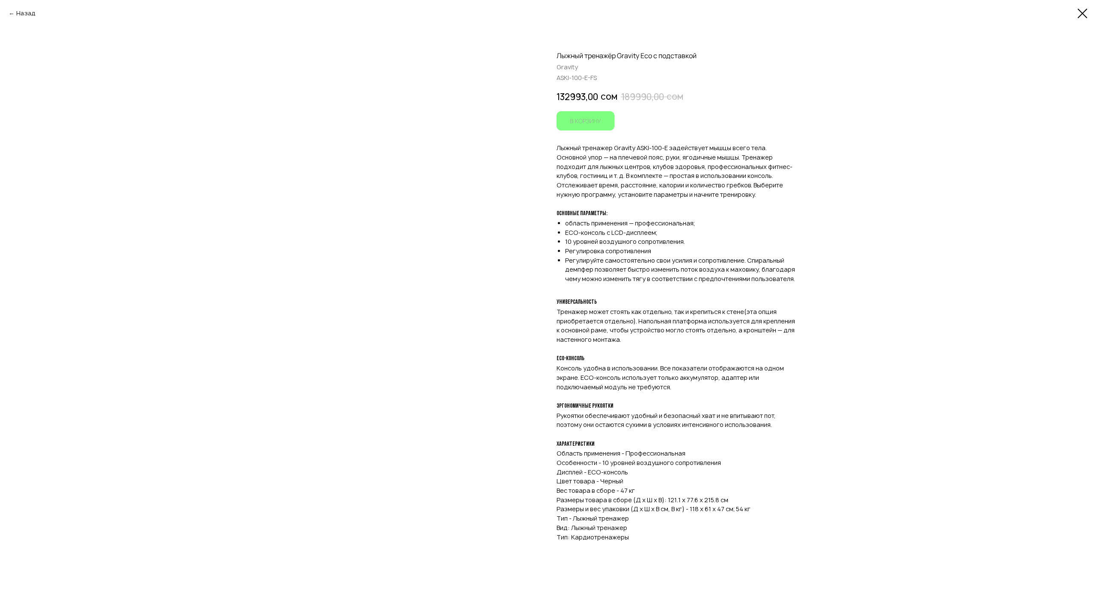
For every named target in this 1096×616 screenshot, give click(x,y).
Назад (26, 13)
